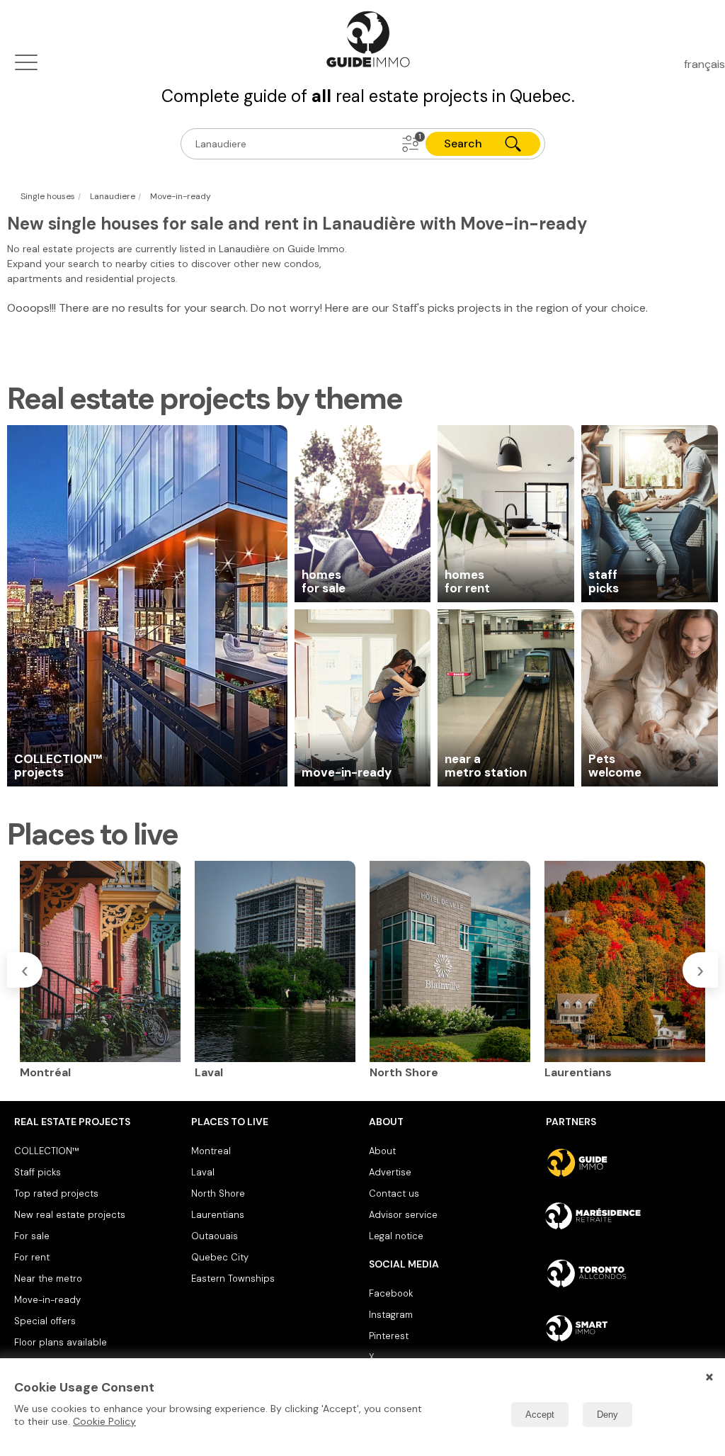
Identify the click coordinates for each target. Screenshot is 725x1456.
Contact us (394, 1193)
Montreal (211, 1151)
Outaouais (214, 1236)
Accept (539, 1414)
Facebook (391, 1293)
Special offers (45, 1321)
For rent (32, 1257)
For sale (32, 1236)
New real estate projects (69, 1215)
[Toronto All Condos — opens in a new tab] (628, 1273)
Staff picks (37, 1172)
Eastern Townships (233, 1278)
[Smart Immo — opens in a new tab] (628, 1328)
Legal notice (396, 1236)
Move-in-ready (47, 1300)
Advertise (390, 1172)
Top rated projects (56, 1193)
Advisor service (403, 1215)
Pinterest (389, 1336)
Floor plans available (60, 1342)
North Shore (218, 1193)
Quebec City (220, 1257)
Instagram (391, 1315)
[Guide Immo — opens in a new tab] (628, 1162)
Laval (203, 1172)
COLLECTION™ (46, 1151)
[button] (410, 144)
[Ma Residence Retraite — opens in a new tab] (628, 1218)
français (704, 64)
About (382, 1151)
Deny (607, 1414)
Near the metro (48, 1278)
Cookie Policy (104, 1421)
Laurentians (217, 1215)
